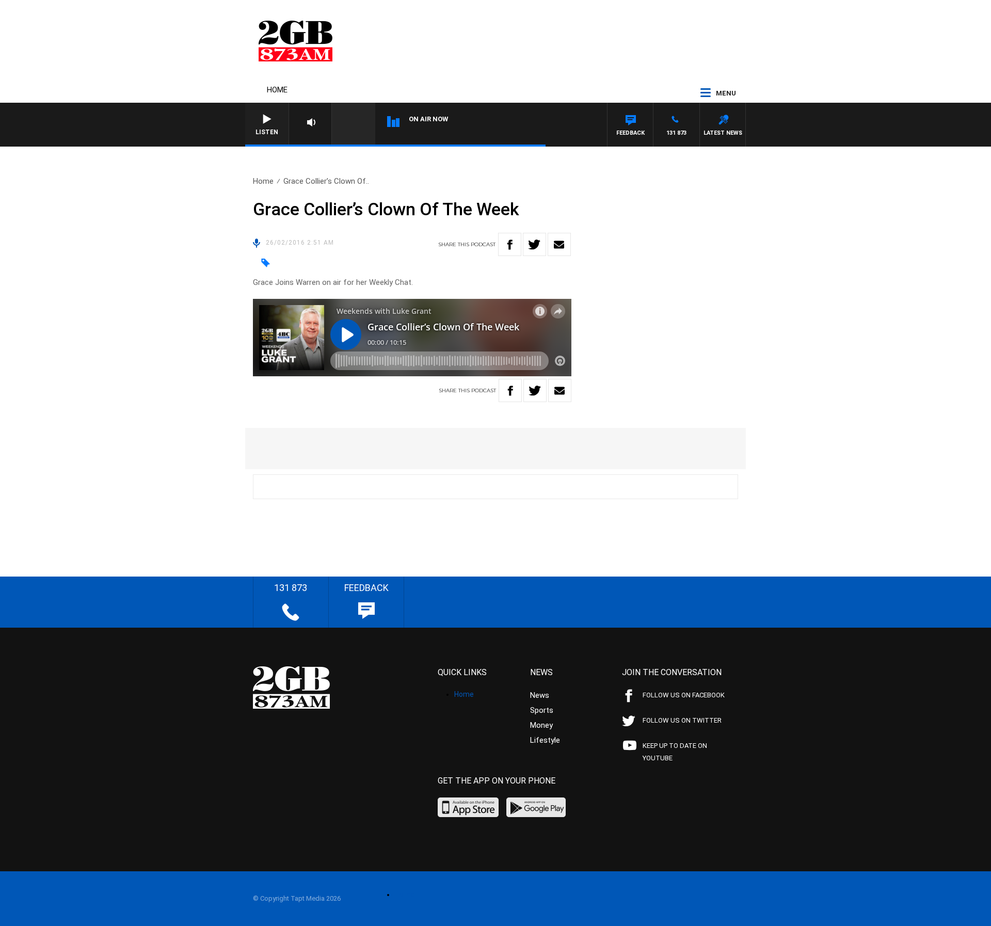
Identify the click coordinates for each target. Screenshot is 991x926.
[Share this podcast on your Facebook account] (509, 244)
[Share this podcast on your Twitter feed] (534, 244)
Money (541, 725)
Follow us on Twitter (682, 720)
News (539, 695)
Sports (541, 710)
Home (277, 89)
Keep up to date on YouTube (675, 752)
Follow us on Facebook (684, 695)
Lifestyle (545, 740)
